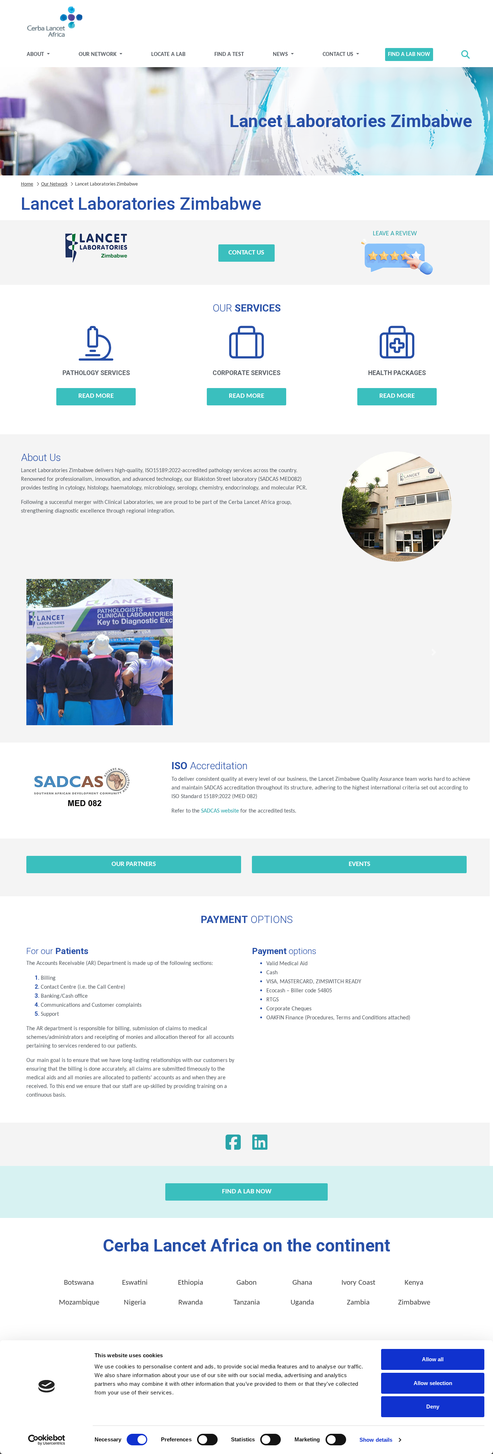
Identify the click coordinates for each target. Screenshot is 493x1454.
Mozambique (79, 1302)
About (36, 54)
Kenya (414, 1283)
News (281, 54)
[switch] (207, 1439)
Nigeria (135, 1302)
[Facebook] (233, 1144)
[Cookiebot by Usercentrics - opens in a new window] (46, 1440)
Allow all (433, 1359)
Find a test (229, 54)
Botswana (79, 1283)
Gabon (246, 1283)
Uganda (302, 1302)
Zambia (358, 1302)
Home (27, 184)
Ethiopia (190, 1283)
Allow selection (433, 1383)
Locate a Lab (168, 54)
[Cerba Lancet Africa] (54, 22)
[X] (259, 1144)
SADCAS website (220, 811)
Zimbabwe (414, 1302)
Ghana (302, 1283)
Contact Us (339, 54)
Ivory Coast (358, 1283)
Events (359, 864)
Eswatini (135, 1283)
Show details (375, 1440)
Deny (432, 1406)
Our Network (98, 54)
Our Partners (134, 864)
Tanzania (247, 1302)
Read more (96, 396)
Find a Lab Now (409, 54)
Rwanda (190, 1302)
